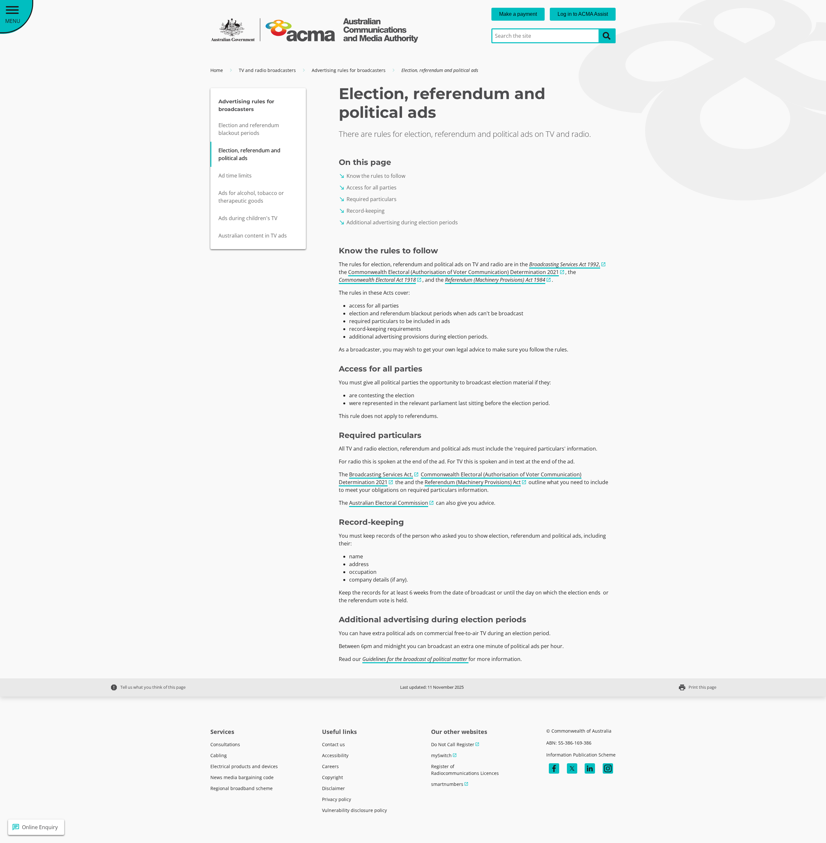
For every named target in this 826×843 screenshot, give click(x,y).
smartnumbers (447, 784)
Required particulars (368, 199)
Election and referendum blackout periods (248, 129)
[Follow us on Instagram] (608, 768)
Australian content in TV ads (252, 235)
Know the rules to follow (372, 175)
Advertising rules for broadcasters (349, 70)
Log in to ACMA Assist (583, 14)
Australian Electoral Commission (388, 502)
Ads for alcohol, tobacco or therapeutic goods (251, 196)
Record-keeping (362, 210)
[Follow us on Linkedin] (590, 768)
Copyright (332, 777)
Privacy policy (336, 799)
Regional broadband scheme (241, 788)
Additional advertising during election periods (398, 222)
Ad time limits (235, 175)
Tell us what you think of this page (148, 687)
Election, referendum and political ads (249, 154)
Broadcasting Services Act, (381, 474)
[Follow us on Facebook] (554, 768)
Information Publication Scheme (581, 755)
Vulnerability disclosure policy (354, 810)
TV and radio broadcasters (267, 70)
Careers (330, 766)
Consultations (225, 744)
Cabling (218, 755)
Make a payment (518, 14)
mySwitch (441, 755)
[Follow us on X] (572, 768)
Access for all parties (368, 187)
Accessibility (335, 755)
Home (216, 70)
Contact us (333, 744)
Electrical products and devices (244, 766)
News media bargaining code (242, 777)
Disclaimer (333, 788)
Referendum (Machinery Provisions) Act (473, 482)
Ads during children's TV (247, 218)
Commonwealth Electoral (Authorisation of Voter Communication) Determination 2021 (453, 272)
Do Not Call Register (452, 744)
